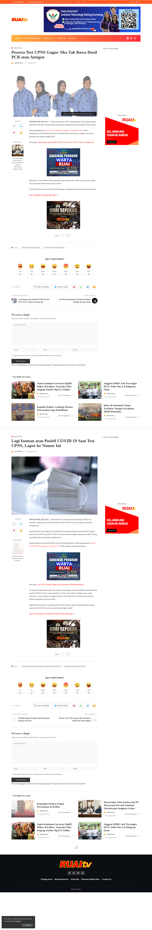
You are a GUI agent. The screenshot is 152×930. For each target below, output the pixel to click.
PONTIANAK (17, 48)
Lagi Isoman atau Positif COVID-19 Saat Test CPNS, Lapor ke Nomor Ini (65, 142)
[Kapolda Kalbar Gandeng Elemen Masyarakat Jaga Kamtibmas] (23, 412)
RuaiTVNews (19, 63)
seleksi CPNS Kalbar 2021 (75, 666)
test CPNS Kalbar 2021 (31, 247)
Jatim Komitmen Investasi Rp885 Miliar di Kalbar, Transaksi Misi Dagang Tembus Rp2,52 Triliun (54, 386)
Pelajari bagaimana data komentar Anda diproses (69, 365)
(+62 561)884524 (18, 2)
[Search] (134, 38)
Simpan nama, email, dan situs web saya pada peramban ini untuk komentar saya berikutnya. (38, 355)
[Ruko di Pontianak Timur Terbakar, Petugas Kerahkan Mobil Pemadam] (89, 412)
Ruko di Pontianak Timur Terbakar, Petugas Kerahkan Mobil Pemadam (119, 408)
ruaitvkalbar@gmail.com (36, 2)
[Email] (21, 132)
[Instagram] (136, 2)
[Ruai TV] (19, 19)
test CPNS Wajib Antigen (54, 247)
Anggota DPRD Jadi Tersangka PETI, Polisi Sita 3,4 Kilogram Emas (120, 386)
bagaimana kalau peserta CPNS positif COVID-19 (41, 666)
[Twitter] (134, 2)
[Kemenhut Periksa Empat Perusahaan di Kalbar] (17, 548)
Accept (27, 925)
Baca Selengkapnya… (65, 395)
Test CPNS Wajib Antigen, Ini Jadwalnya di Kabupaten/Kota (60, 584)
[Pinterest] (14, 132)
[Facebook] (131, 2)
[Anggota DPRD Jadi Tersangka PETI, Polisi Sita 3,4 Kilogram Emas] (89, 390)
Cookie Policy (17, 921)
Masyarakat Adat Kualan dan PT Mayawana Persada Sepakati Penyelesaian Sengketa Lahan (17, 164)
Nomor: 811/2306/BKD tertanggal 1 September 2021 (63, 130)
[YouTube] (139, 2)
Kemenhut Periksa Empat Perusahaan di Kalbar (17, 558)
